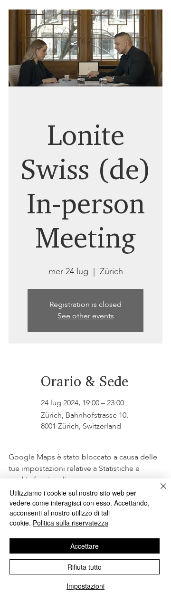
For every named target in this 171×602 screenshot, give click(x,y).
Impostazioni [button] (85, 586)
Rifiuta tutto (84, 567)
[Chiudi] (157, 491)
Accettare (84, 546)
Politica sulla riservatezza (70, 522)
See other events (85, 316)
